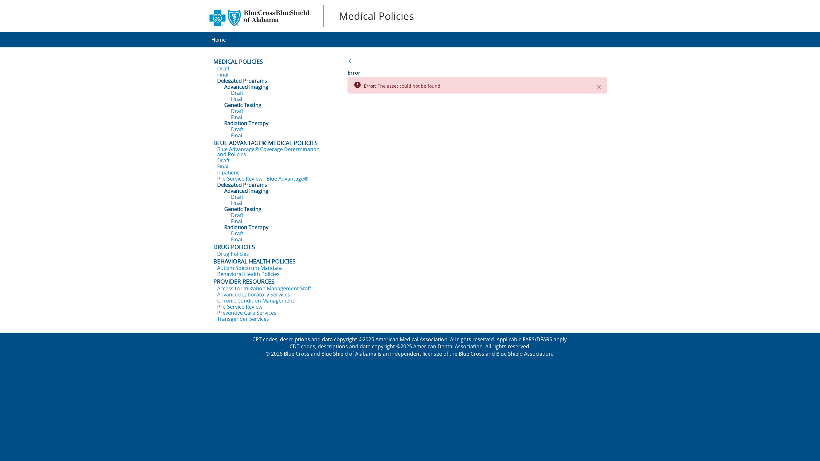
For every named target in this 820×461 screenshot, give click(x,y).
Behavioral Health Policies (248, 274)
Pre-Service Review (239, 306)
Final (222, 74)
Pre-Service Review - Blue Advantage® (262, 178)
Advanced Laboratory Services (253, 294)
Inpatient (228, 172)
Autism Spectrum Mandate (249, 268)
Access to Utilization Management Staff (264, 288)
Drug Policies (233, 253)
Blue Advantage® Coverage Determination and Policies (268, 152)
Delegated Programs (242, 80)
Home (218, 39)
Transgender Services (243, 318)
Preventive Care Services (246, 312)
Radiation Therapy (246, 123)
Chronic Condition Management (255, 300)
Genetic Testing (242, 105)
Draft (223, 68)
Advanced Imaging (246, 86)
